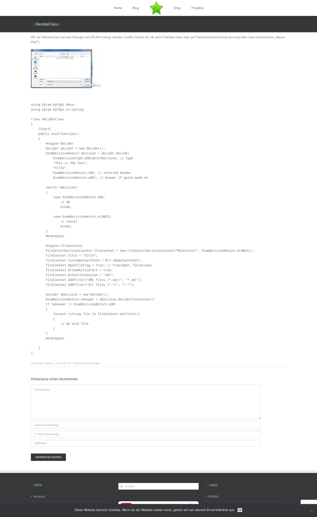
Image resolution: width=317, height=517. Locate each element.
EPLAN (78, 363)
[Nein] (311, 510)
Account (39, 496)
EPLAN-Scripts (91, 363)
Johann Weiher (44, 363)
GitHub (213, 496)
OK (240, 510)
